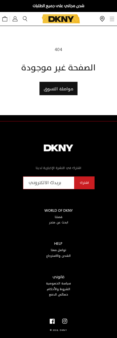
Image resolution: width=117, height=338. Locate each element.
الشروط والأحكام (58, 289)
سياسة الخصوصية (58, 283)
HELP (58, 243)
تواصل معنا (58, 250)
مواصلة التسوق (58, 89)
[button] (25, 19)
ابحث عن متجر (58, 222)
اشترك (84, 183)
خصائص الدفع (58, 294)
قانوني (58, 277)
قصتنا (58, 217)
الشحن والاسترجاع (58, 255)
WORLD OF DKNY (58, 210)
